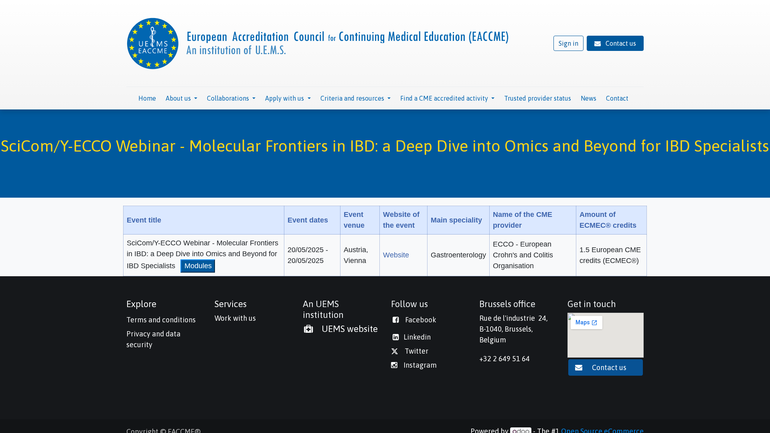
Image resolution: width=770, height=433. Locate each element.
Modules (198, 266)
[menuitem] (147, 98)
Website (396, 255)
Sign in (568, 43)
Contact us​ (610, 367)
